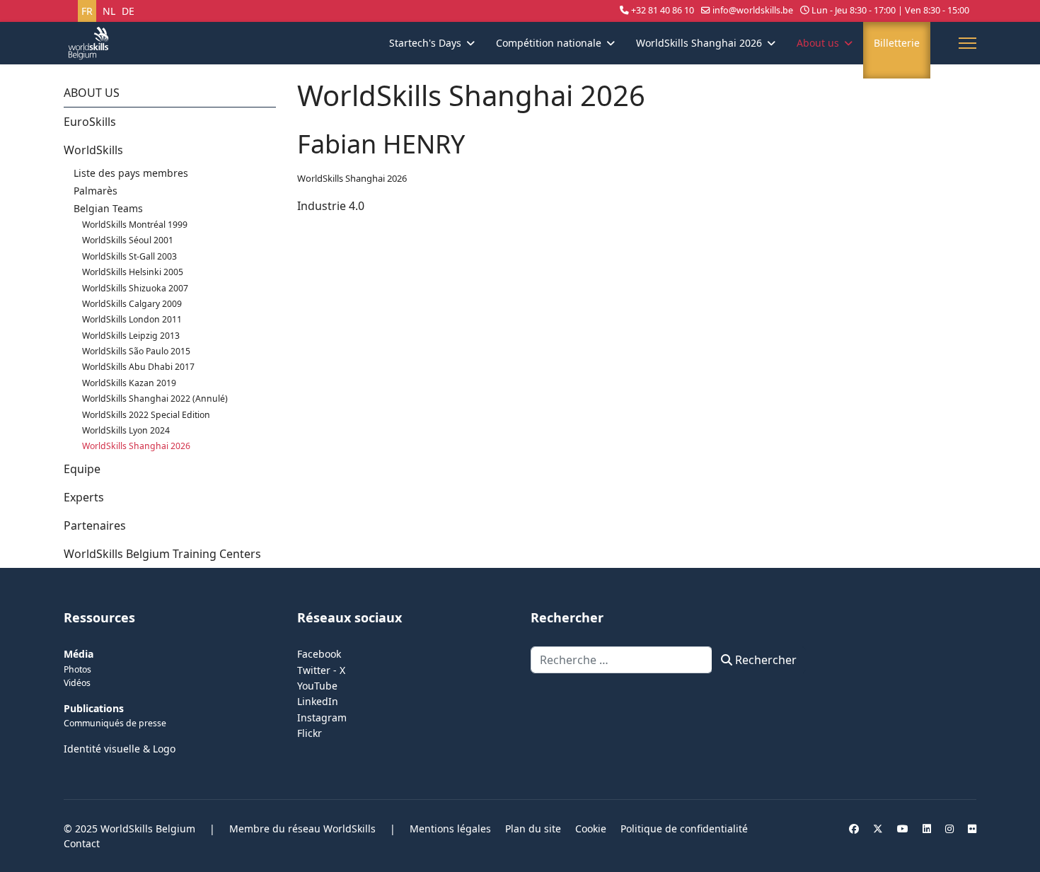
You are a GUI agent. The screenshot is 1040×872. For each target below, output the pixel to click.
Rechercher (764, 660)
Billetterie (897, 43)
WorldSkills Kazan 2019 (129, 383)
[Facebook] (854, 828)
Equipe (82, 469)
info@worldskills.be (752, 10)
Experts (84, 497)
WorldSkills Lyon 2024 (126, 430)
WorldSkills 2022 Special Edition (146, 415)
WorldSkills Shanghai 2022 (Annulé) (155, 399)
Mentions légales (450, 828)
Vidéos (77, 683)
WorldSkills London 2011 (132, 319)
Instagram (322, 717)
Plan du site (533, 828)
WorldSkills (93, 150)
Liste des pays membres (131, 173)
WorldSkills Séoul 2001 (127, 240)
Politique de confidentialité (684, 828)
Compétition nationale (548, 43)
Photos (77, 669)
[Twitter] (878, 828)
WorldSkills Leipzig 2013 (131, 336)
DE (128, 11)
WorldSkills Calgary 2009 (132, 304)
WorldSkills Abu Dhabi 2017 (138, 367)
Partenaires (95, 525)
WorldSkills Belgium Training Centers (162, 554)
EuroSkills (90, 121)
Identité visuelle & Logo (119, 748)
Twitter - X (321, 670)
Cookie (590, 828)
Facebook (319, 654)
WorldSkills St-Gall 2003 (129, 256)
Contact (82, 843)
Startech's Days (425, 43)
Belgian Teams (108, 208)
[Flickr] (972, 828)
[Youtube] (902, 828)
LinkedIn (317, 701)
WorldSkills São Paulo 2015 (136, 351)
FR (87, 11)
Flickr (309, 733)
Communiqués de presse (115, 723)
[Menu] (967, 43)
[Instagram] (949, 828)
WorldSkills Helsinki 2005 (132, 272)
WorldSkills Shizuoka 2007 (135, 288)
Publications (94, 708)
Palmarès (95, 190)
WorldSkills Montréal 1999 (134, 225)
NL (109, 11)
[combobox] (621, 659)
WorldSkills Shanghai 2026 (699, 43)
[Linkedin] (927, 828)
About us (818, 43)
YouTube (317, 685)
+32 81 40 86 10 (662, 10)
